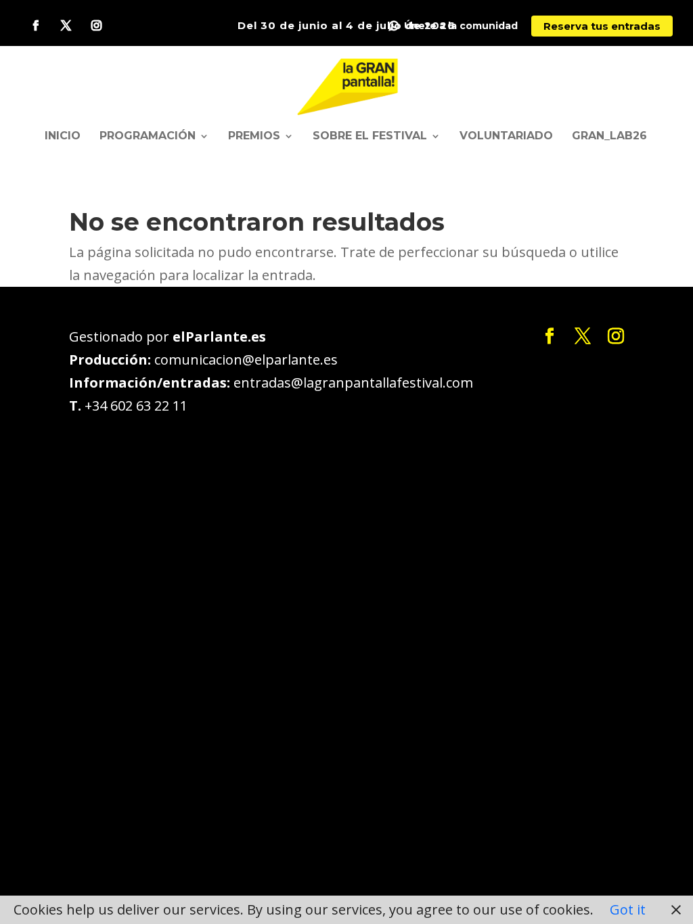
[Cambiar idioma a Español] (348, 85)
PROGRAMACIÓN (147, 136)
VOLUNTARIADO (506, 136)
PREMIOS (254, 136)
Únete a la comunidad (461, 26)
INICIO (63, 136)
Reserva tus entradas (602, 26)
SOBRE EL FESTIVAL (370, 136)
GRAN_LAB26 (609, 136)
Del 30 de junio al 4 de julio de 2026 (346, 25)
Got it (628, 909)
